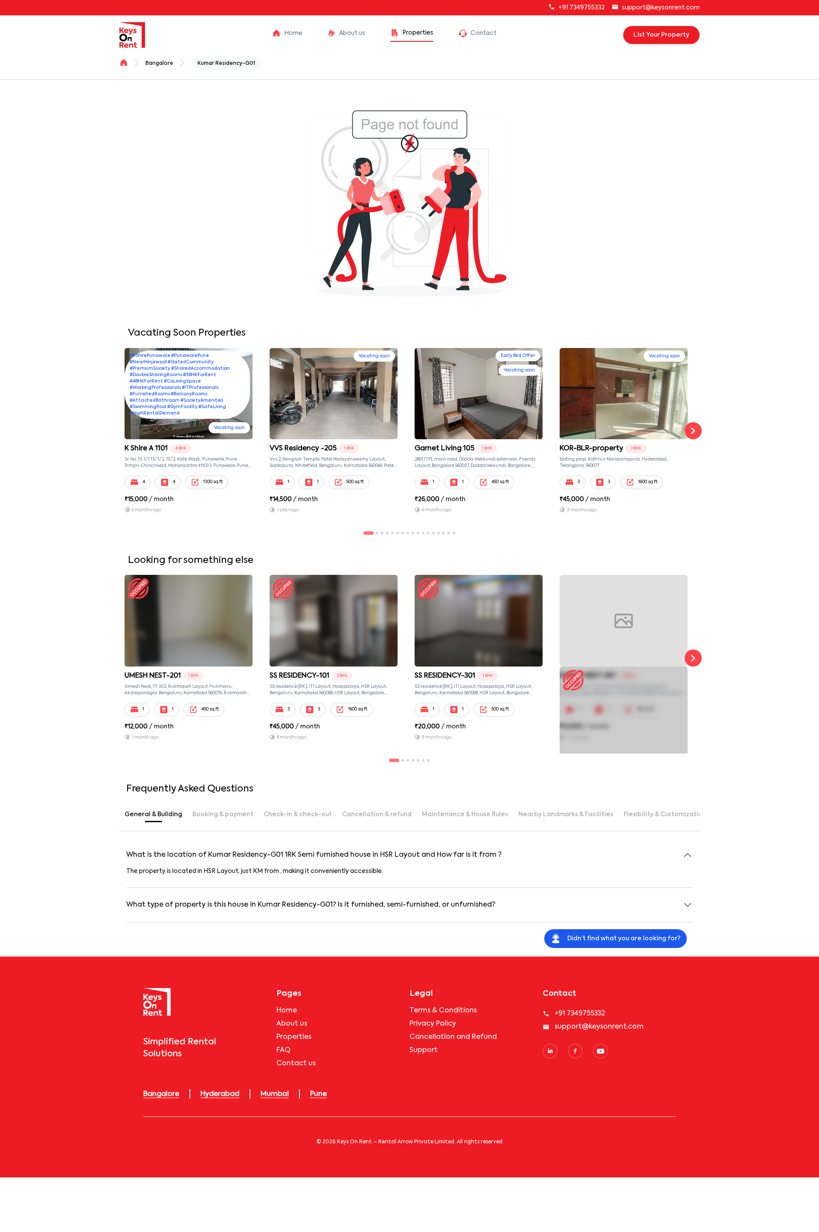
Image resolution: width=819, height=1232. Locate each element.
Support (424, 1050)
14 (441, 533)
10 (420, 533)
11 (425, 533)
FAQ (283, 1050)
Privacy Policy (433, 1023)
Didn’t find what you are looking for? (623, 939)
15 (446, 533)
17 (456, 533)
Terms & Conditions (443, 1010)
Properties (293, 1037)
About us (291, 1023)
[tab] (153, 814)
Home (286, 1010)
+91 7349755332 (581, 8)
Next (693, 430)
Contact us (296, 1063)
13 (436, 533)
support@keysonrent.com (661, 8)
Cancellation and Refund (453, 1037)
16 (451, 533)
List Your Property (661, 35)
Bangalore (159, 63)
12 (431, 533)
